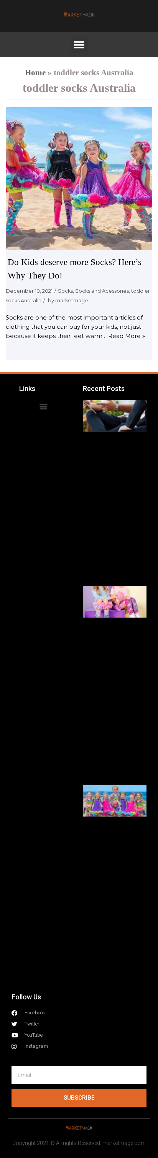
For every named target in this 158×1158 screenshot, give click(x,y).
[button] (79, 44)
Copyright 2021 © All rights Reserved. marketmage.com (79, 1143)
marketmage (71, 300)
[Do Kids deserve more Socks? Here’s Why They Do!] (79, 178)
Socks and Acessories (102, 291)
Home (35, 72)
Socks (65, 291)
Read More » (126, 336)
